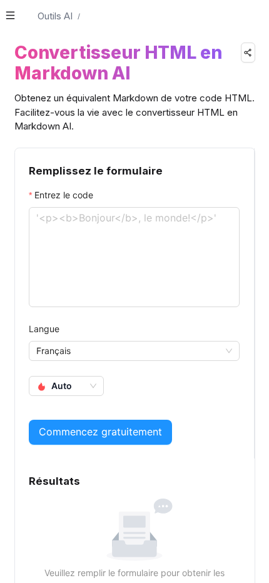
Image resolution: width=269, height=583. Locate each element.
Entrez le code (63, 195)
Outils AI (55, 16)
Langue (44, 328)
